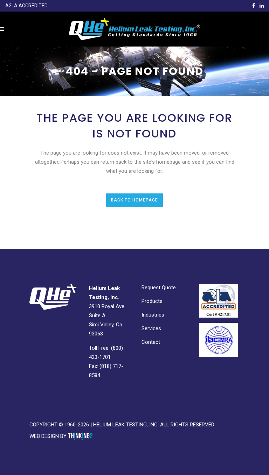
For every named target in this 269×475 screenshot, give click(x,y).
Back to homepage (134, 200)
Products (152, 301)
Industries (153, 315)
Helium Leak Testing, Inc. (126, 424)
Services (151, 328)
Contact (151, 342)
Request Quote (159, 287)
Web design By (48, 436)
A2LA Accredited (26, 5)
